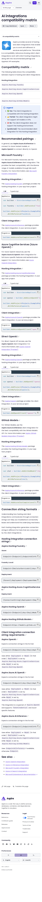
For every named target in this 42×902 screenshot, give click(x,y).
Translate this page (21, 786)
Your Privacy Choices (31, 818)
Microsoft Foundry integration (17, 768)
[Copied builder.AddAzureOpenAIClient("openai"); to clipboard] (38, 329)
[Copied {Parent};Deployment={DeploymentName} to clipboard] (38, 580)
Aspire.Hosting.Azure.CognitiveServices (20, 273)
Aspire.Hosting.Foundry (14, 184)
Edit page (7, 786)
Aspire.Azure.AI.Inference (14, 225)
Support (25, 832)
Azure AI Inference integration (17, 765)
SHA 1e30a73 (5, 866)
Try (34, 3)
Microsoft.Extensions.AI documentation (20, 774)
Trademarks (26, 829)
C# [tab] (5, 191)
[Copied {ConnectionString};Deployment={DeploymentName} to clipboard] (38, 599)
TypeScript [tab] (14, 191)
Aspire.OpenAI (10, 401)
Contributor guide (7, 821)
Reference (5, 817)
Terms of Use (27, 825)
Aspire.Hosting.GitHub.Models (16, 446)
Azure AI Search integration (16, 771)
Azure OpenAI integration (15, 762)
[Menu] (38, 2)
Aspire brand (6, 828)
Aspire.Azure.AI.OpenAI (14, 317)
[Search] (30, 2)
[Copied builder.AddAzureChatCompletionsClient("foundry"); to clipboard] (38, 237)
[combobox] (11, 860)
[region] (21, 207)
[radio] (8, 855)
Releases (5, 824)
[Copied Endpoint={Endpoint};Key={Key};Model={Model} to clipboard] (38, 612)
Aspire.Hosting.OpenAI (13, 360)
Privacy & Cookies (28, 822)
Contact (4, 831)
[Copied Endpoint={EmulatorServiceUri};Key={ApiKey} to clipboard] (38, 568)
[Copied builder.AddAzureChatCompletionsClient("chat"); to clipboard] (38, 502)
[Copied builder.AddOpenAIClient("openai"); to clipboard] (38, 412)
